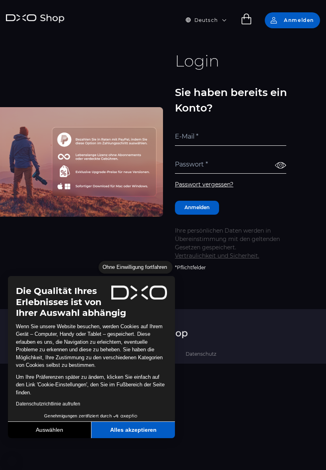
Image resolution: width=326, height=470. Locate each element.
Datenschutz (201, 354)
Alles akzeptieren (133, 430)
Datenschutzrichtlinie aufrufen (48, 404)
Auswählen (49, 430)
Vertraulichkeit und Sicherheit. (217, 255)
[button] (12, 461)
